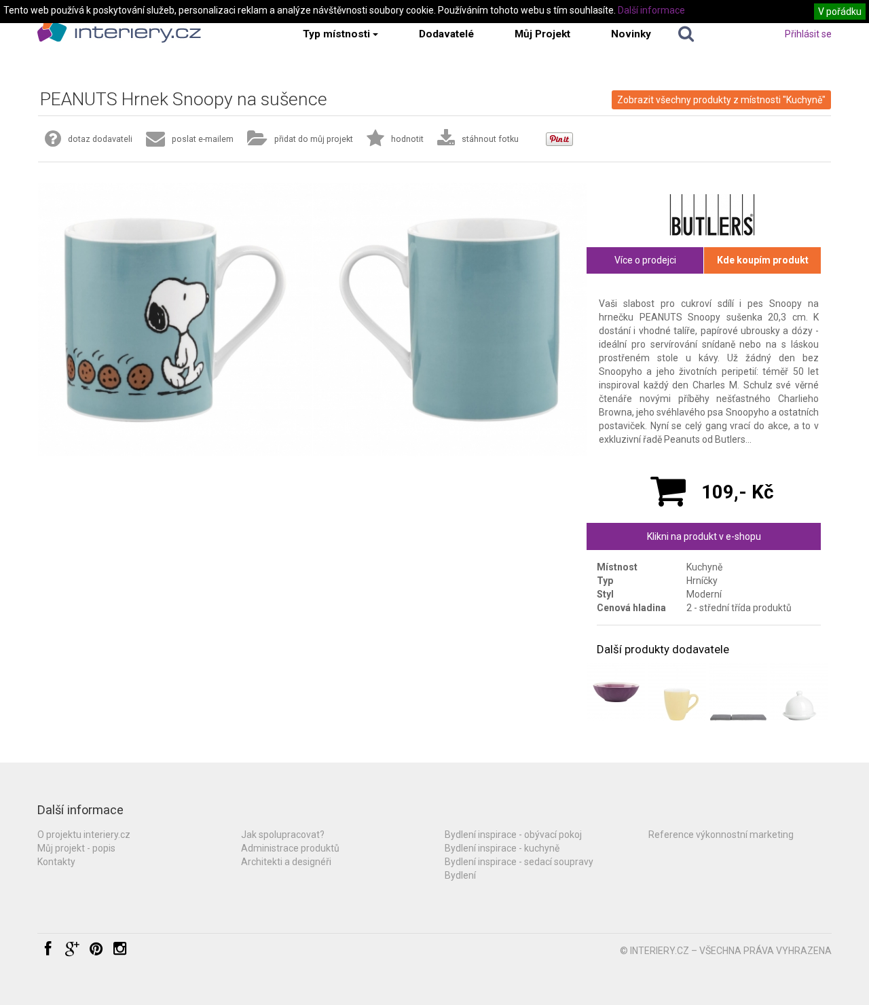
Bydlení (460, 875)
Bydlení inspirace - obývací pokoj (513, 834)
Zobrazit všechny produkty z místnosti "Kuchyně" (721, 99)
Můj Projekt (542, 34)
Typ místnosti (336, 34)
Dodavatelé (446, 34)
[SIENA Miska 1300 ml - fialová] (616, 691)
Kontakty (56, 861)
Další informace (651, 10)
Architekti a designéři (286, 861)
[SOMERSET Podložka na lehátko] (738, 691)
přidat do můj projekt (313, 139)
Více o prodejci (645, 260)
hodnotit (407, 139)
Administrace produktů (290, 848)
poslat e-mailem (203, 139)
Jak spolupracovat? (283, 834)
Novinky (631, 34)
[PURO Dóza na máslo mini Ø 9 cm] (799, 691)
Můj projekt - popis (76, 848)
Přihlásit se (808, 34)
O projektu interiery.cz (83, 834)
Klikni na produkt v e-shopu (704, 536)
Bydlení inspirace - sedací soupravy (519, 861)
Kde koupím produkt (763, 260)
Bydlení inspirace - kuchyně (502, 848)
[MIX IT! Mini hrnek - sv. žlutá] (677, 691)
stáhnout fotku (490, 139)
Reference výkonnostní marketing (721, 834)
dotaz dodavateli (100, 139)
